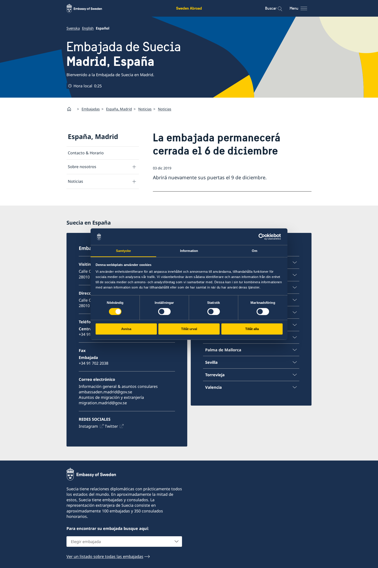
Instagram (88, 426)
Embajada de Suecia (123, 54)
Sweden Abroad (189, 8)
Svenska (73, 28)
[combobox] (124, 541)
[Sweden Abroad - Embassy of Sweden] (88, 8)
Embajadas (91, 109)
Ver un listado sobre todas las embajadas (104, 556)
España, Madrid (119, 109)
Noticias (145, 109)
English (88, 28)
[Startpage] (70, 109)
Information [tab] (189, 251)
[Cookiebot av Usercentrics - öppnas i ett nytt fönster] (263, 236)
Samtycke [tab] (123, 251)
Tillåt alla (252, 329)
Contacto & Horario (86, 152)
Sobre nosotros (82, 166)
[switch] (164, 311)
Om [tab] (254, 251)
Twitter (111, 426)
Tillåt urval (189, 329)
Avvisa (126, 329)
